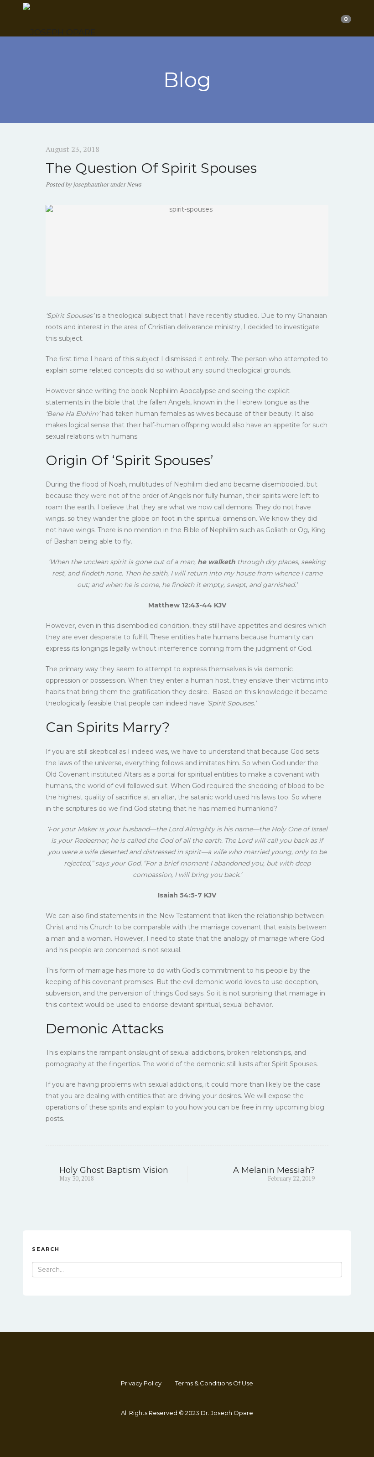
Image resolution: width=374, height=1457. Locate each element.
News (134, 184)
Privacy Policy (141, 1383)
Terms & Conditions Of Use (214, 1383)
